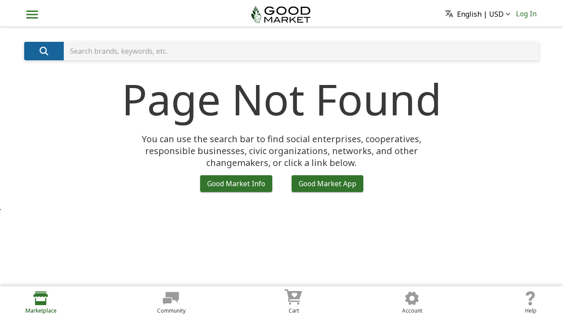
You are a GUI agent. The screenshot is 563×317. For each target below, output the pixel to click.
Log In (526, 13)
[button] (480, 14)
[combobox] (301, 51)
